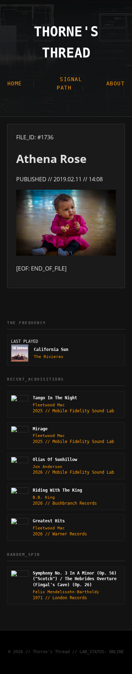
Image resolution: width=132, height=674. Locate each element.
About (115, 83)
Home (14, 83)
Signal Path (69, 83)
